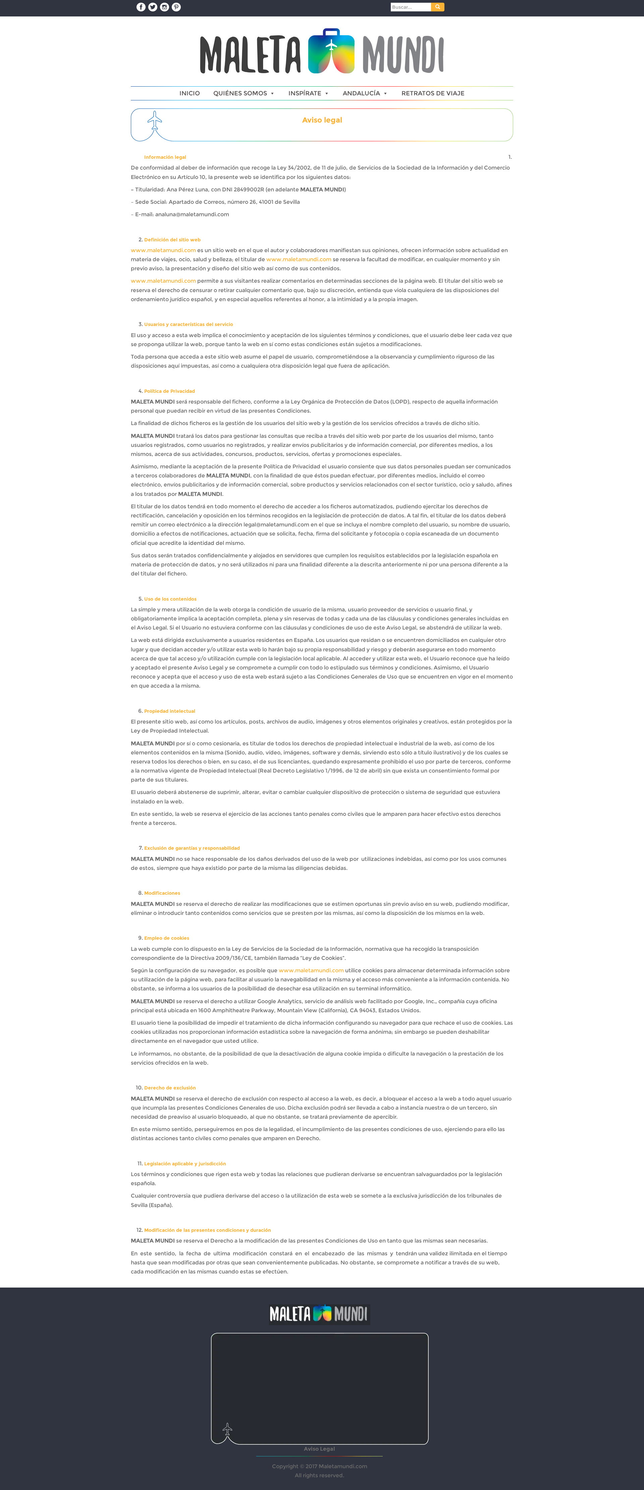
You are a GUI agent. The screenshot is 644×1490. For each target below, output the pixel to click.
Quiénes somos (240, 93)
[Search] (437, 7)
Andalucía (361, 93)
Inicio (189, 93)
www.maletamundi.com (163, 250)
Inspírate (304, 93)
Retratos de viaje (433, 93)
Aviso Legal (319, 1449)
